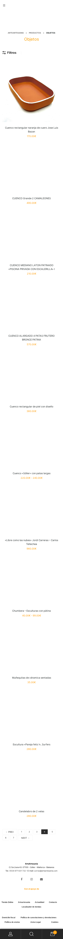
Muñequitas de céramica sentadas (31, 677)
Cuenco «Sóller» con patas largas (31, 473)
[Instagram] (31, 879)
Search (31, 934)
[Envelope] (41, 879)
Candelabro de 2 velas (31, 811)
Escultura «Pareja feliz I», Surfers (31, 744)
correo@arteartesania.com (45, 871)
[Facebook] (21, 879)
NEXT (24, 838)
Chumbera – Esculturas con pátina (31, 610)
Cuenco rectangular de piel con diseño (31, 406)
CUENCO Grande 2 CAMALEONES (31, 198)
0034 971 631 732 (17, 871)
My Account (10, 934)
